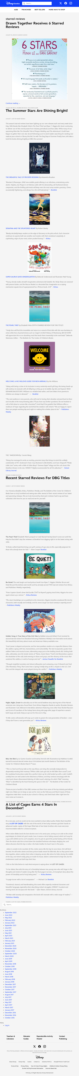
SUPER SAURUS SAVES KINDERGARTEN (20, 277)
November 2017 (10, 987)
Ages (16, 10)
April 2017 (8, 1005)
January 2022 (9, 923)
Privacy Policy (25, 1066)
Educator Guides (26, 1037)
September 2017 (10, 992)
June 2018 (8, 974)
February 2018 (10, 979)
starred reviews (22, 108)
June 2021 (8, 931)
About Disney (12, 1062)
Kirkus (48, 239)
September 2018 (10, 969)
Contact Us (37, 1062)
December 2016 (10, 1013)
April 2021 (8, 936)
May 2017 (8, 1002)
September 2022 (10, 913)
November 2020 (10, 949)
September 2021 (10, 925)
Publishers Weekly (13, 605)
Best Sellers (40, 10)
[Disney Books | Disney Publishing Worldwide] (13, 3)
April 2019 (8, 961)
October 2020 (10, 951)
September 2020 (11, 954)
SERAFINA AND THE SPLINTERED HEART (21, 228)
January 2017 (9, 1010)
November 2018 (10, 964)
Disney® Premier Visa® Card (61, 1062)
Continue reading (13, 103)
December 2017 (10, 984)
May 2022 (8, 918)
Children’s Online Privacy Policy (58, 1066)
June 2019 (8, 959)
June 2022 (8, 915)
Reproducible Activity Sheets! (45, 1037)
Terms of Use (15, 1066)
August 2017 (9, 995)
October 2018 (10, 966)
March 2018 (9, 977)
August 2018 (9, 972)
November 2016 (10, 1015)
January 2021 (9, 943)
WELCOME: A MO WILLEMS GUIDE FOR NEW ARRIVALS (26, 381)
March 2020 (9, 956)
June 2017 (8, 1000)
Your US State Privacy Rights (39, 1066)
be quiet (13, 802)
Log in (7, 1025)
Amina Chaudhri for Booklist (53, 659)
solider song (56, 802)
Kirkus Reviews (31, 595)
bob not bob (21, 802)
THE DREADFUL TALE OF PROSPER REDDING (22, 177)
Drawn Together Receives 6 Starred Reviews (35, 25)
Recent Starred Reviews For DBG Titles (38, 478)
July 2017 (8, 997)
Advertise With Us (47, 1062)
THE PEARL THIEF (12, 325)
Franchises (26, 10)
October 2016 (10, 1018)
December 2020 (10, 946)
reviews (13, 108)
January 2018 (9, 982)
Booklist (54, 190)
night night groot (31, 802)
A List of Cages (15, 902)
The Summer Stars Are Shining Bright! (37, 111)
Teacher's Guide (33, 108)
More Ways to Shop (57, 10)
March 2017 (9, 1008)
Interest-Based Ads (51, 1068)
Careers (29, 1062)
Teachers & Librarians (11, 1037)
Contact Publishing (63, 1037)
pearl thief (41, 802)
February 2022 (10, 920)
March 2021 (9, 938)
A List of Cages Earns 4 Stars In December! (31, 806)
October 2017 (9, 990)
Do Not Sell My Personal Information (32, 1068)
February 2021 (10, 941)
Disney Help (22, 1062)
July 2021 (8, 928)
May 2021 (8, 933)
